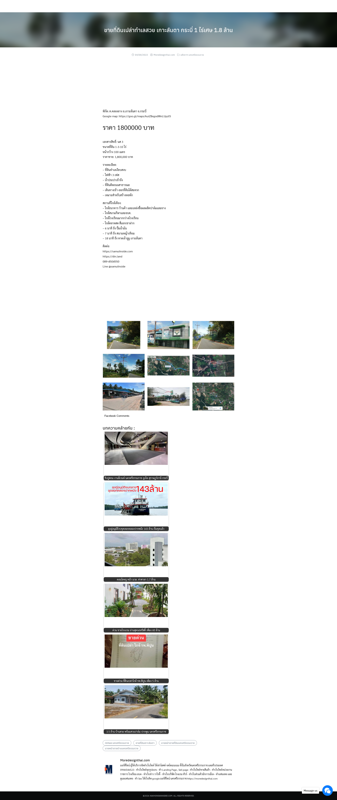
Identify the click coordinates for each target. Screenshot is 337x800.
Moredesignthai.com (164, 54)
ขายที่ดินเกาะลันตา (145, 743)
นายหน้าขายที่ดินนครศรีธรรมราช (178, 743)
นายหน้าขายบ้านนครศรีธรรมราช (121, 748)
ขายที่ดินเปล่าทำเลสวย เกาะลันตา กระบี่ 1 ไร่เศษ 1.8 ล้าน (168, 30)
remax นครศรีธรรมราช (117, 743)
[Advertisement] (168, 84)
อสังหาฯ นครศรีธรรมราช (192, 54)
